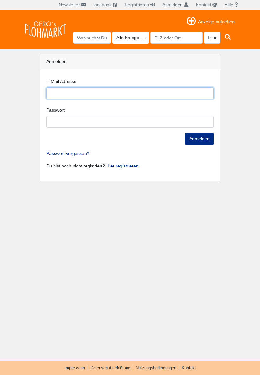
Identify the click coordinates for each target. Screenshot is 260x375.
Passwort (55, 109)
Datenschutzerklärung (110, 367)
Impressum (74, 367)
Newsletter (70, 4)
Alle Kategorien (131, 37)
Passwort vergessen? (67, 153)
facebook (103, 4)
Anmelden (173, 4)
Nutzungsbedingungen (156, 367)
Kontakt (204, 4)
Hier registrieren (122, 165)
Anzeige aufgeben (216, 21)
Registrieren (137, 4)
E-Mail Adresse (61, 81)
